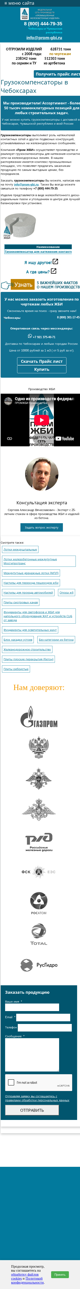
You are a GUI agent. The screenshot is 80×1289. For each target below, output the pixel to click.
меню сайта (19, 3)
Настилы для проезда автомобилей (28, 592)
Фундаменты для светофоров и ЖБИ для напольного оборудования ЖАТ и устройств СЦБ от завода (38, 616)
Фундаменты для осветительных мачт (30, 630)
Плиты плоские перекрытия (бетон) (28, 659)
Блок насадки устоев (18, 639)
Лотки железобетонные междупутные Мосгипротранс (30, 561)
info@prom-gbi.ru (44, 37)
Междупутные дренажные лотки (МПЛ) (31, 573)
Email (10, 1017)
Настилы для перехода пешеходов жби (31, 583)
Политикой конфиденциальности (27, 1280)
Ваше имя (13, 1001)
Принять (60, 1274)
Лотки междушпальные (20, 549)
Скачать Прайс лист (42, 361)
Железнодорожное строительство (27, 649)
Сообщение (14, 1036)
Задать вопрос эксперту (41, 527)
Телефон (11, 1027)
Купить (41, 369)
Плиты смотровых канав (21, 602)
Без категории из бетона (56, 639)
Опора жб (67, 592)
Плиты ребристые (16, 669)
